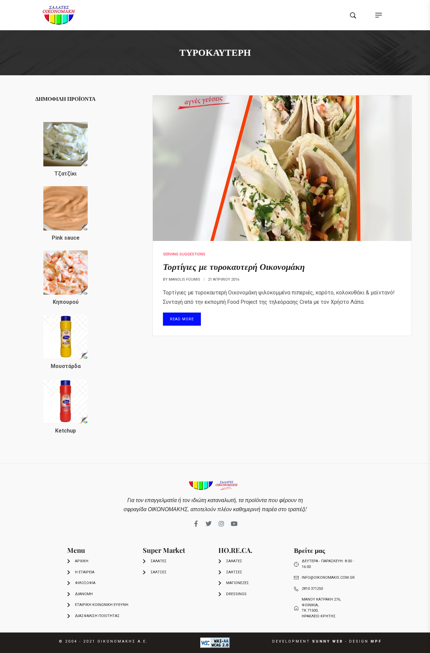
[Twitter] (209, 524)
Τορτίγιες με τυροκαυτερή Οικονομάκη (234, 266)
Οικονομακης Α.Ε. (122, 641)
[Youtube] (234, 524)
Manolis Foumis (184, 279)
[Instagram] (221, 524)
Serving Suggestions (184, 254)
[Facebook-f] (196, 524)
